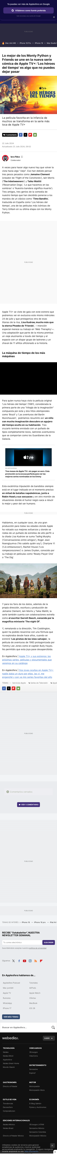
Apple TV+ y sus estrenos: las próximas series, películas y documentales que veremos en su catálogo (27, 660)
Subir (47, 1038)
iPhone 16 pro (40, 922)
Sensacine (33, 1069)
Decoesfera (7, 1107)
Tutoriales (33, 983)
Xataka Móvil (8, 1056)
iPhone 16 (26, 922)
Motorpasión (34, 1086)
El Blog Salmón (35, 1103)
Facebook (21, 135)
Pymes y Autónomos (37, 1107)
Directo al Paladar (10, 1086)
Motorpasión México (37, 1136)
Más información (31, 1151)
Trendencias (8, 1103)
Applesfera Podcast (11, 983)
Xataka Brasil (8, 1128)
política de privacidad (37, 948)
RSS (36, 960)
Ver (29, 805)
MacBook (33, 1003)
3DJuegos (33, 1052)
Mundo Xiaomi (9, 1067)
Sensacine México (36, 1128)
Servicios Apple (19, 683)
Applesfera (7, 1060)
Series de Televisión (39, 683)
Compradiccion (9, 1111)
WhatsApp (7, 1003)
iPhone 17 (7, 1008)
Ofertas (32, 998)
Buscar (53, 1027)
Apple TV (7, 993)
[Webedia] (10, 1039)
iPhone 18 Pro (25, 43)
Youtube (24, 960)
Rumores (6, 998)
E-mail (35, 135)
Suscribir (48, 942)
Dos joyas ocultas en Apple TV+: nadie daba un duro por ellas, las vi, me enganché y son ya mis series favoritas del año (28, 673)
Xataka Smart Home (11, 1063)
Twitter (25, 135)
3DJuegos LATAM (36, 1124)
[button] (16, 156)
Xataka (5, 1052)
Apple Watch (34, 993)
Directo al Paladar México (13, 1136)
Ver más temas (11, 1017)
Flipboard (30, 135)
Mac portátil (8, 988)
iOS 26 (32, 1008)
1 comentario (11, 135)
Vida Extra (33, 1056)
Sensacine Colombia (37, 1132)
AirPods (32, 988)
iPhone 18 (39, 43)
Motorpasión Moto (37, 1090)
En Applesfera (11, 468)
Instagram (30, 960)
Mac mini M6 (10, 43)
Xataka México (9, 1124)
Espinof (32, 1073)
